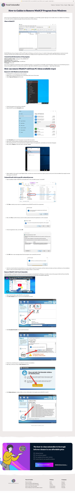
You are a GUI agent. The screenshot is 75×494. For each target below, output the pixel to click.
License (51, 484)
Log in (72, 4)
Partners (63, 486)
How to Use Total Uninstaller (31, 486)
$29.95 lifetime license (61, 464)
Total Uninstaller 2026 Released (31, 483)
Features (53, 4)
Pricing (62, 4)
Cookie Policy (52, 487)
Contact (63, 483)
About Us (63, 484)
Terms (51, 483)
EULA (51, 481)
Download (58, 4)
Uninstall (63, 487)
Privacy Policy (52, 486)
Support (66, 4)
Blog (69, 4)
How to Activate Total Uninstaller (32, 484)
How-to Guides (28, 481)
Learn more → (51, 1)
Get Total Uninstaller (43, 464)
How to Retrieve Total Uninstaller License (33, 487)
